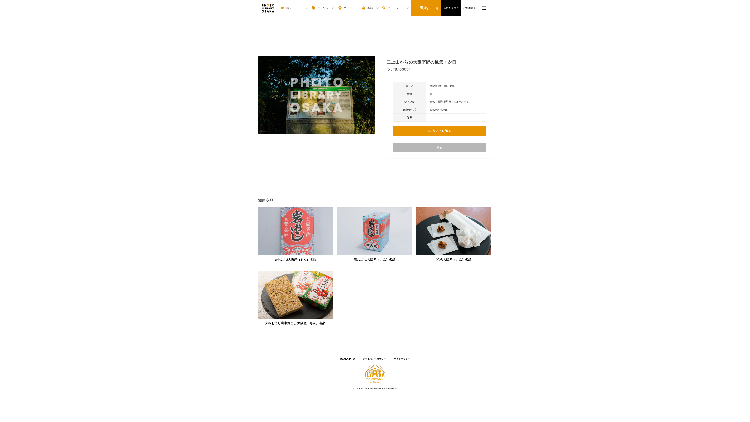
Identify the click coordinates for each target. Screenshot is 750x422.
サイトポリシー (402, 359)
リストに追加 (442, 130)
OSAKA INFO (347, 359)
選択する (426, 8)
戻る (439, 147)
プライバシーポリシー (374, 359)
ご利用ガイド (470, 7)
